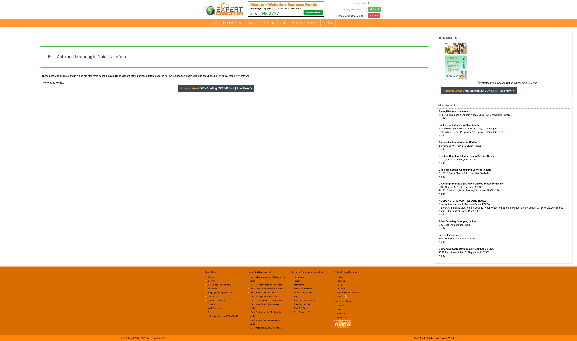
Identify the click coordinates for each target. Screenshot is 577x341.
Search (375, 9)
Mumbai (340, 305)
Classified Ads (231, 23)
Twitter (340, 277)
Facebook (341, 281)
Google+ (341, 285)
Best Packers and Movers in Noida (267, 288)
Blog (283, 23)
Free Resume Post (303, 312)
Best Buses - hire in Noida (263, 292)
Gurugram (341, 317)
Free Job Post (300, 308)
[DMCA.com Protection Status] (343, 323)
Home (213, 23)
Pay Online (299, 277)
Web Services (214, 308)
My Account (360, 3)
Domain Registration (303, 292)
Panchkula (342, 313)
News (339, 296)
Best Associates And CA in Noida (266, 328)
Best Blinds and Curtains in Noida (267, 300)
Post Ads (374, 15)
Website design (422, 338)
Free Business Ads (302, 304)
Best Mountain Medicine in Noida (266, 285)
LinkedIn (341, 288)
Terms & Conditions (217, 300)
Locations (212, 288)
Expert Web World (304, 23)
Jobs (250, 23)
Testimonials (299, 285)
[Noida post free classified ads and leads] (224, 9)
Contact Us (267, 23)
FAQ (296, 296)
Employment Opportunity (220, 292)
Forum (297, 281)
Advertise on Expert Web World (223, 316)
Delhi (339, 309)
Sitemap (328, 23)
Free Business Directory (219, 285)
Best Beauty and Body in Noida (265, 296)
